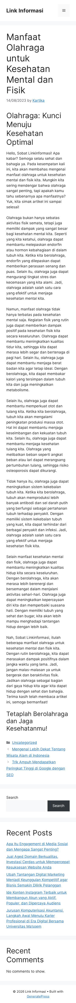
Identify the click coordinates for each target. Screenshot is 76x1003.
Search (12, 797)
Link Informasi (24, 10)
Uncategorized (24, 742)
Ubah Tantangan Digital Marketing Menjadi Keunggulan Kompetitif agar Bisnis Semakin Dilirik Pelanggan (37, 879)
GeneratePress (38, 996)
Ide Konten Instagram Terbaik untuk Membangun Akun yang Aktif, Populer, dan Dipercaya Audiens (36, 897)
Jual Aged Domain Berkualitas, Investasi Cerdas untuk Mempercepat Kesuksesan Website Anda (38, 861)
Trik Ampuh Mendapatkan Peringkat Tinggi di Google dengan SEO (35, 768)
